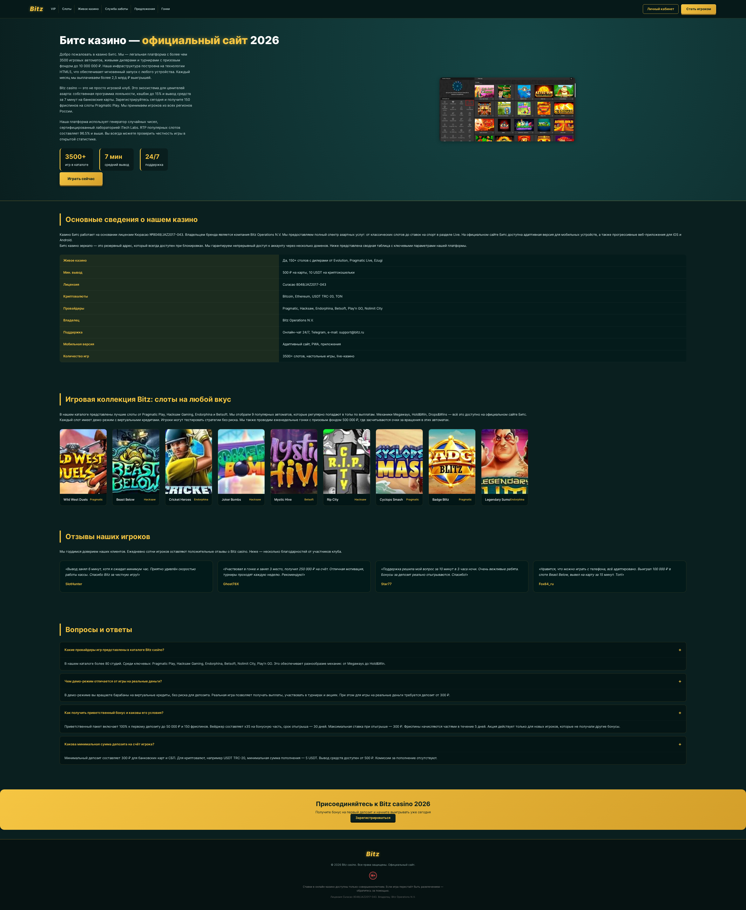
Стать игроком (698, 9)
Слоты (66, 9)
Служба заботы (116, 9)
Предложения (144, 9)
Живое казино (88, 9)
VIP (53, 9)
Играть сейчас (81, 178)
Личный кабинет (660, 9)
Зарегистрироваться (373, 818)
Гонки (165, 9)
